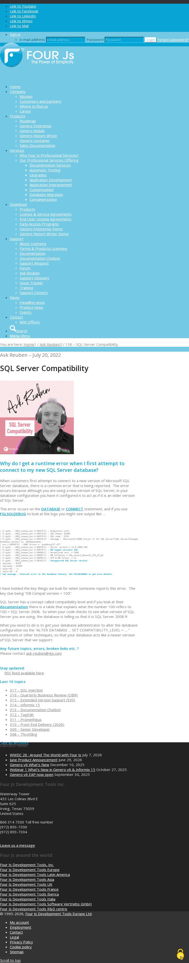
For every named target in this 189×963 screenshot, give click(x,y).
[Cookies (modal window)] (180, 954)
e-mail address (32, 39)
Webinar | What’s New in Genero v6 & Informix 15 (52, 769)
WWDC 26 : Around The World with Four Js (45, 754)
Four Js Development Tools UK (26, 884)
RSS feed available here (24, 672)
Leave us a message (17, 845)
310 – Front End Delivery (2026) (37, 724)
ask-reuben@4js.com (44, 653)
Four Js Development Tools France (29, 889)
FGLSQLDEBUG (13, 513)
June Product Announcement (34, 759)
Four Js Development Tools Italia (27, 899)
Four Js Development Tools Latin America (35, 874)
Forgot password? (173, 39)
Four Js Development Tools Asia (27, 879)
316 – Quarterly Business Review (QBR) (44, 695)
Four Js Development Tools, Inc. (27, 864)
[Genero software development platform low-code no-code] (37, 78)
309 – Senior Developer (30, 729)
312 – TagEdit (22, 714)
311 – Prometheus (26, 719)
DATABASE (50, 508)
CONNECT (74, 508)
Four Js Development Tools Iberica (29, 894)
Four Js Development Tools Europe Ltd (58, 913)
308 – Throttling (23, 734)
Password (95, 39)
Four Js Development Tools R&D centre (33, 908)
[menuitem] (99, 86)
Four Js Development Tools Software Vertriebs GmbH (46, 903)
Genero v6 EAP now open (31, 774)
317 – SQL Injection (26, 690)
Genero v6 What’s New (29, 764)
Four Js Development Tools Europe (30, 869)
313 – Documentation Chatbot (35, 709)
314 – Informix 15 (25, 704)
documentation (14, 606)
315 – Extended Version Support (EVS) (42, 699)
